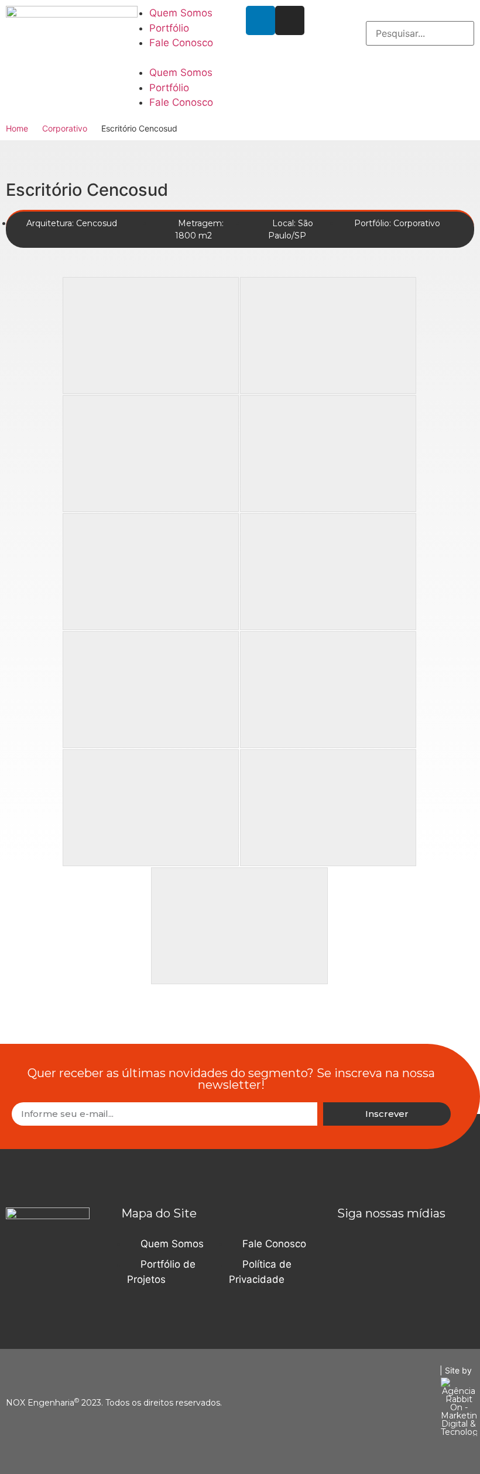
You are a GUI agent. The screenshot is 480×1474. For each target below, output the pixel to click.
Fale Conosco (181, 43)
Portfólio (169, 28)
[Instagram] (289, 20)
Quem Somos (180, 13)
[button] (180, 58)
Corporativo (64, 128)
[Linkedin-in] (260, 20)
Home (17, 128)
